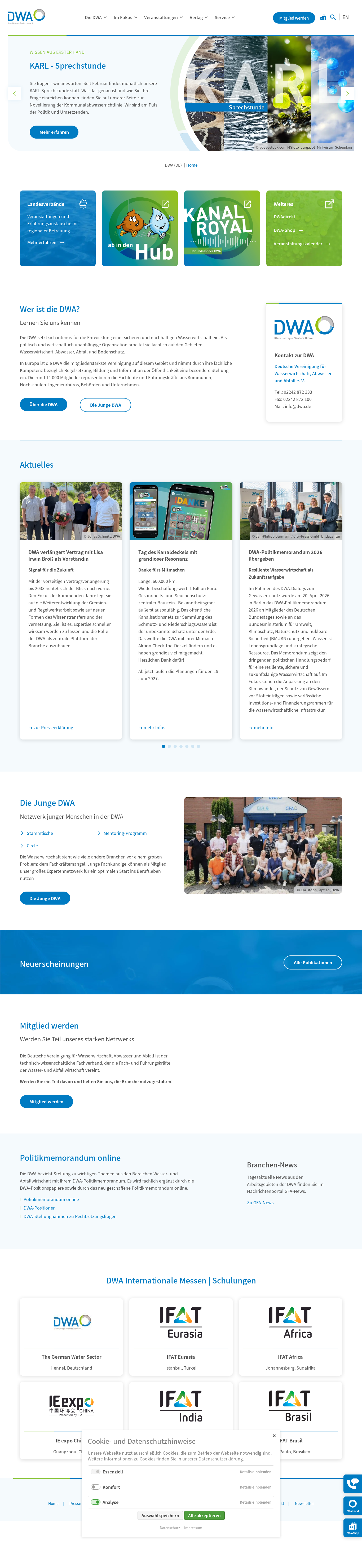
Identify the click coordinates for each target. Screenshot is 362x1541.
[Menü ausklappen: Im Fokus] (136, 17)
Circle (32, 845)
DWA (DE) (173, 165)
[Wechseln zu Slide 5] (186, 746)
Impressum (193, 1527)
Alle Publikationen (313, 962)
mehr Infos (154, 727)
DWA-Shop (284, 230)
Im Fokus (123, 17)
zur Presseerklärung (53, 727)
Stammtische (40, 833)
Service (222, 17)
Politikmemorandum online (51, 1199)
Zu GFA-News (260, 1202)
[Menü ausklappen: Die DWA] (105, 17)
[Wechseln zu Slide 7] (198, 746)
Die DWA (93, 17)
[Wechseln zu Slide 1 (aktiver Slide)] (163, 746)
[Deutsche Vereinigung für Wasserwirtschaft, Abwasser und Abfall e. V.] (26, 16)
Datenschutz (170, 1527)
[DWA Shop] (323, 18)
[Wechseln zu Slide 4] (181, 746)
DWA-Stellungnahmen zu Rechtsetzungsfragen (70, 1216)
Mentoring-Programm (125, 833)
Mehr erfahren (41, 242)
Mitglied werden (46, 1101)
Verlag (196, 17)
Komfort (111, 1487)
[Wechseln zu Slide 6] (192, 746)
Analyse (110, 1502)
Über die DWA (43, 404)
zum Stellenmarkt (57, 121)
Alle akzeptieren (204, 1515)
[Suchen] (333, 18)
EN (345, 17)
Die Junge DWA (105, 405)
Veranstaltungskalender (298, 243)
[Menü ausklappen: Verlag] (206, 17)
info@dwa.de (298, 406)
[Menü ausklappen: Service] (233, 17)
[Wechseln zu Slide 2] (169, 746)
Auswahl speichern (160, 1515)
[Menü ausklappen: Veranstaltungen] (181, 17)
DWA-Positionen (40, 1208)
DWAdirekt (284, 216)
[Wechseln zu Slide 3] (175, 746)
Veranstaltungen (161, 17)
